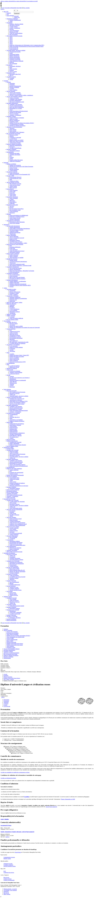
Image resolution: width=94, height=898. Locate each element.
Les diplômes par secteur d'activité (17, 576)
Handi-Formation (13, 430)
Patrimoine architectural (14, 297)
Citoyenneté (12, 351)
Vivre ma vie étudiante (11, 476)
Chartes (11, 158)
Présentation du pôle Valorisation (17, 222)
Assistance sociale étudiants (15, 372)
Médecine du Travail (14, 367)
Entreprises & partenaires (9, 553)
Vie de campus (7, 321)
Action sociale (9, 369)
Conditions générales (14, 588)
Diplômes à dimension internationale (17, 284)
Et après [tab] (5, 705)
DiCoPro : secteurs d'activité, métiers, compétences (21, 95)
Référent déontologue (14, 55)
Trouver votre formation (14, 92)
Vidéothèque (12, 313)
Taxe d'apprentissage (14, 582)
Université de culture (11, 289)
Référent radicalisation (14, 57)
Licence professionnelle (11, 639)
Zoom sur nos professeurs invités (17, 264)
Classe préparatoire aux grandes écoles (15, 637)
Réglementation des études (15, 543)
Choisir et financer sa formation (16, 117)
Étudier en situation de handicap (13, 144)
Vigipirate (11, 384)
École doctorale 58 (13, 47)
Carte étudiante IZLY (14, 477)
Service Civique (13, 71)
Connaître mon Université (15, 442)
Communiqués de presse (9, 857)
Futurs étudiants (7, 389)
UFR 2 (11, 38)
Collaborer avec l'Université (12, 561)
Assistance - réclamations (15, 115)
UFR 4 (11, 41)
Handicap (11, 62)
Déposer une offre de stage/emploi (17, 571)
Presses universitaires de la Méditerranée (18, 215)
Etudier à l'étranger (13, 255)
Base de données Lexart (14, 210)
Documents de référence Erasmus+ (17, 278)
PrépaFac (11, 136)
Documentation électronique (15, 338)
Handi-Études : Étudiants (15, 425)
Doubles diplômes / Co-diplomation (17, 281)
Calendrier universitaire (14, 154)
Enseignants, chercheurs (15, 66)
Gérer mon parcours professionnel (14, 509)
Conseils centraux (13, 26)
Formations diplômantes (14, 247)
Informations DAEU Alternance (16, 132)
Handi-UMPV (9, 422)
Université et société (11, 604)
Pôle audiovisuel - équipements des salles (18, 342)
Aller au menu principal (18, 1)
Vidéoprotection (13, 383)
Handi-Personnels (13, 427)
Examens (11, 157)
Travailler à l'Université (11, 616)
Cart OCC (11, 206)
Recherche (6, 162)
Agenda (11, 79)
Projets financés (10, 189)
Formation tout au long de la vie (16, 398)
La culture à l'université (14, 613)
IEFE (10, 245)
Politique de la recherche (15, 165)
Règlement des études (14, 153)
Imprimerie (11, 532)
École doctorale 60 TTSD (15, 178)
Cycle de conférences (14, 309)
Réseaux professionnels (14, 292)
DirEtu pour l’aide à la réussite (16, 141)
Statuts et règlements (14, 549)
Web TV (11, 75)
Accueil (5, 674)
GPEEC (11, 516)
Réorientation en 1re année (15, 108)
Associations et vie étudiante (13, 344)
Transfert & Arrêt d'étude (15, 112)
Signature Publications (14, 219)
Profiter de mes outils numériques (14, 468)
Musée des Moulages (11, 303)
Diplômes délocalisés (14, 282)
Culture (5, 288)
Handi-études (18, 852)
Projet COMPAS (13, 90)
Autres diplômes (10, 646)
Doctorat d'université (11, 642)
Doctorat (11, 286)
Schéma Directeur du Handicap (16, 423)
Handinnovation (13, 429)
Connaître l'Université (11, 598)
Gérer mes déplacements (12, 535)
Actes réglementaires (14, 30)
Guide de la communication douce (17, 545)
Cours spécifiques (13, 249)
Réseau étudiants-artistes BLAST (17, 570)
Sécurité (8, 375)
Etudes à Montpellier (11, 235)
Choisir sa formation (14, 98)
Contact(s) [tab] (6, 703)
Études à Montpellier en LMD (68, 799)
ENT (7, 14)
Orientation (12, 84)
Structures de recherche (11, 171)
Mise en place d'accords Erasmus (17, 277)
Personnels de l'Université (9, 499)
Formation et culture (14, 293)
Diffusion (8, 214)
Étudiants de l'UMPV (9, 447)
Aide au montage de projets (12, 182)
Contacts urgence (8, 878)
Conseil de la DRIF (13, 231)
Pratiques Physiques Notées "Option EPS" (19, 355)
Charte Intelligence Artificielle (16, 61)
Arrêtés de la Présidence (15, 161)
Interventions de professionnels (16, 563)
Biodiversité (12, 301)
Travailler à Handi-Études (15, 148)
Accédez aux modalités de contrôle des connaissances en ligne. (15, 772)
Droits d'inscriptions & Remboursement (18, 111)
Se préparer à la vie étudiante (13, 413)
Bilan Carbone (7, 894)
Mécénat (11, 583)
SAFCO (7, 837)
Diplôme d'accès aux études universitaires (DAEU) (18, 635)
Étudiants (11, 70)
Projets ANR (12, 191)
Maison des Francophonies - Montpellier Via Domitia (21, 270)
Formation (6, 80)
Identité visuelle (7, 858)
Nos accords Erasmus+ (14, 274)
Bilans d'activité (13, 187)
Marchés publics (13, 594)
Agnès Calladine (5, 819)
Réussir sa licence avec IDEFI (16, 140)
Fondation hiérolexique (14, 584)
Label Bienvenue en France (15, 241)
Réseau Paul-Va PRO (14, 568)
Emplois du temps (13, 473)
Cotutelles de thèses (14, 181)
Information (12, 83)
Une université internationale (13, 226)
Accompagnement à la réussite (16, 124)
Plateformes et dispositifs (12, 204)
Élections (11, 29)
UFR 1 (11, 37)
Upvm (2, 9)
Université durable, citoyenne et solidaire (15, 50)
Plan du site (6, 893)
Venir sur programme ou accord (16, 237)
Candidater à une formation (15, 99)
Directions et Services (14, 25)
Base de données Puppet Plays (16, 208)
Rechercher (16, 13)
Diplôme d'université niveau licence (14, 643)
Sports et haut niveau (14, 359)
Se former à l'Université (11, 574)
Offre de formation (10, 91)
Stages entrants (12, 129)
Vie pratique (12, 325)
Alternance (11, 128)
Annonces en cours (13, 587)
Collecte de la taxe (13, 595)
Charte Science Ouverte (14, 218)
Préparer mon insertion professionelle (15, 475)
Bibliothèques (12, 611)
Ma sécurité (12, 387)
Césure (11, 109)
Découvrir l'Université (11, 554)
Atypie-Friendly (13, 426)
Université (16, 16)
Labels (10, 21)
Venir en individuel (13, 236)
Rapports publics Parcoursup (16, 160)
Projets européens (13, 190)
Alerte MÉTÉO (13, 381)
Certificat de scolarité (14, 479)
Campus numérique (10, 328)
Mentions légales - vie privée (10, 889)
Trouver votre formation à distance (14, 96)
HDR (10, 179)
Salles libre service (13, 334)
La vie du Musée (13, 310)
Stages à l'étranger (13, 256)
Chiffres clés (17, 17)
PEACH (11, 207)
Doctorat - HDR (10, 175)
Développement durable (14, 51)
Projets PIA (12, 193)
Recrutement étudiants (11, 491)
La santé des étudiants (14, 365)
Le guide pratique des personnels (17, 501)
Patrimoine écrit (13, 299)
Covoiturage (12, 538)
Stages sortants (12, 131)
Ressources (12, 146)
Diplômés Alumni (8, 596)
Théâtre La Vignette (11, 314)
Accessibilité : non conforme (10, 890)
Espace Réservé (10, 15)
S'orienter (8, 82)
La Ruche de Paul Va (14, 373)
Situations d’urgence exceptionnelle (17, 380)
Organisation (9, 22)
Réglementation (10, 152)
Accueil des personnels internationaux (18, 261)
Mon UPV (6, 11)
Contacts (11, 438)
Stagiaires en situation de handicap (17, 125)
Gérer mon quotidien (11, 517)
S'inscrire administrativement (16, 105)
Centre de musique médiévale (16, 318)
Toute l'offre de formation (15, 94)
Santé (7, 364)
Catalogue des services (14, 331)
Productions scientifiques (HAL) (16, 216)
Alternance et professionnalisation (14, 127)
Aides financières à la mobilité (16, 257)
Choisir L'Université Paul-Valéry (14, 397)
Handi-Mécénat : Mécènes (15, 435)
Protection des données (14, 58)
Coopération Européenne (12, 273)
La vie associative (13, 346)
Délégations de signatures (15, 547)
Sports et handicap (13, 360)
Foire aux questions (13, 113)
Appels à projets (13, 186)
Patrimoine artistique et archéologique (18, 298)
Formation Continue (11, 116)
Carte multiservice (13, 340)
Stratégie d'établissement (15, 20)
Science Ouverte (13, 167)
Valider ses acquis (13, 119)
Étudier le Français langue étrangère (17, 444)
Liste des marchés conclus (15, 590)
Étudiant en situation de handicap (17, 483)
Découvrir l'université (11, 390)
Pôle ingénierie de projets (15, 183)
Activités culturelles (14, 528)
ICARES (11, 199)
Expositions (12, 307)
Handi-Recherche (13, 431)
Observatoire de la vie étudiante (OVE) (18, 401)
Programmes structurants (12, 197)
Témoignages (12, 233)
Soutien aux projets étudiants (16, 347)
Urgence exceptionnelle (9, 880)
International (6, 224)
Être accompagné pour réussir (13, 133)
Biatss (10, 67)
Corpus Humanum (13, 211)
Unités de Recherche (14, 173)
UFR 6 (11, 43)
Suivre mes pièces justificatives (16, 107)
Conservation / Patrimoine (12, 295)
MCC (10, 156)
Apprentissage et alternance (15, 400)
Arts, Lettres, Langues (9, 679)
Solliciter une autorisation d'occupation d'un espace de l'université (24, 327)
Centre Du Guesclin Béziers (15, 33)
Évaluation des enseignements (16, 472)
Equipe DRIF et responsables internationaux (19, 228)
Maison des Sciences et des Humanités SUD (19, 174)
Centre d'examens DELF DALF (16, 251)
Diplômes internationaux (12, 280)
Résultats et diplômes (11, 149)
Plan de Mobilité (13, 63)
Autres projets (12, 195)
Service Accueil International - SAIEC (18, 243)
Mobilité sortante (13, 260)
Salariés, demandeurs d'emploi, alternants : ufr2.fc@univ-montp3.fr (17, 831)
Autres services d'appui (14, 185)
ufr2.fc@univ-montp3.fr (51, 806)
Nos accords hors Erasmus (15, 268)
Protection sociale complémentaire (17, 525)
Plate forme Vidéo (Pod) (15, 74)
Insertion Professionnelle (15, 86)
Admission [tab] (6, 702)
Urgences (8, 13)
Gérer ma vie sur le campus (12, 526)
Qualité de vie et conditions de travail (18, 524)
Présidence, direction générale (16, 24)
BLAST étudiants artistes (12, 319)
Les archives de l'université (15, 533)
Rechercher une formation (12, 633)
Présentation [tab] (6, 699)
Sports (7, 352)
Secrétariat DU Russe (6, 825)
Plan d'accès (6, 877)
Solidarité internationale (14, 232)
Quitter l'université (10, 497)
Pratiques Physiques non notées (16, 356)
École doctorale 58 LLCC (15, 177)
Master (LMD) (9, 641)
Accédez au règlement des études (8, 778)
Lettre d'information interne (15, 508)
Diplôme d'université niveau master (14, 645)
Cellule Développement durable (16, 605)
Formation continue (13, 578)
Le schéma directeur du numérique (17, 343)
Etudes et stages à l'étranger (12, 253)
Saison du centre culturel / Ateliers (14, 302)
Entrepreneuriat (13, 565)
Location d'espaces (13, 566)
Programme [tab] (6, 701)
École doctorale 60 (13, 49)
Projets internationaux (14, 272)
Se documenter (9, 539)
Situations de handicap (11, 368)
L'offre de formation (14, 575)
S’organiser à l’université (15, 137)
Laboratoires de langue (14, 335)
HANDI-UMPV (10, 448)
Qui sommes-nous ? (14, 437)
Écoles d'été (12, 248)
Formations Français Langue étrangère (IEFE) (20, 285)
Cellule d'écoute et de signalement (17, 522)
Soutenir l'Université (11, 580)
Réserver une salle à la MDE (16, 326)
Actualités (11, 78)
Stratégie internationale (14, 227)
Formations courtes (13, 121)
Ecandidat (26, 796)
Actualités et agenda (11, 76)
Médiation (11, 306)
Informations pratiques (14, 150)
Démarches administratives (15, 145)
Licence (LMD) (10, 638)
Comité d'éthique (13, 170)
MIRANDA (12, 200)
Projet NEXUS (12, 202)
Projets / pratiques (13, 294)
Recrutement (9, 65)
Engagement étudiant (14, 54)
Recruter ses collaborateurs (12, 567)
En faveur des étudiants (14, 371)
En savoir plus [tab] (7, 706)
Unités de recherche (14, 600)
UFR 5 (11, 42)
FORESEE (12, 203)
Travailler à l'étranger (14, 514)
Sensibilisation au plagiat (15, 336)
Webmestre (6, 891)
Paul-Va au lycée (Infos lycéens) (16, 404)
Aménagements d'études (15, 142)
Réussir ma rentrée (13, 134)
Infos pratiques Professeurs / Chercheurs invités (20, 265)
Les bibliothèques (10, 363)
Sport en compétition (14, 357)
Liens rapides (9, 591)
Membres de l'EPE (13, 32)
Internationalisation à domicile (16, 229)
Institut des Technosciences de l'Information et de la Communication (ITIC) (26, 45)
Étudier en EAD (13, 239)
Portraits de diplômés (14, 87)
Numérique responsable (14, 59)
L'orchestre (12, 317)
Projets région (12, 194)
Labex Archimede (13, 198)
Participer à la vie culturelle (12, 609)
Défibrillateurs (12, 379)
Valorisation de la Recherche (13, 220)
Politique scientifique (11, 164)
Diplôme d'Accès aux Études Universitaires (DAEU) (21, 123)
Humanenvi (12, 212)
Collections (12, 305)
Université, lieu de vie (11, 322)
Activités (11, 350)
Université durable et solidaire (16, 559)
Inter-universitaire (13, 34)
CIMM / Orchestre (10, 315)
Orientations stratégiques (12, 18)
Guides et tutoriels (13, 332)
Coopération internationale (12, 266)
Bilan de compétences (14, 120)
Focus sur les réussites (14, 223)
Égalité (11, 53)
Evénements (12, 348)
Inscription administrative (15, 100)
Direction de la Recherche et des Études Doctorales (21, 166)
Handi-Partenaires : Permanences (17, 433)
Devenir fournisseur (11, 586)
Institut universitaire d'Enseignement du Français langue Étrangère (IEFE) (26, 46)
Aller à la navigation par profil (31, 1)
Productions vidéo (10, 72)
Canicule (11, 385)
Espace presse (12, 592)
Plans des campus (13, 323)
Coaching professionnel (14, 521)
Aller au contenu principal (7, 1)
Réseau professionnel (11, 620)
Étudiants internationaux (12, 440)
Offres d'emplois (13, 68)
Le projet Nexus (13, 138)
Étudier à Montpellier (14, 443)
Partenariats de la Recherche (15, 562)
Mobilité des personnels (11, 259)
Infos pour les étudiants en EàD (16, 101)
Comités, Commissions (14, 28)
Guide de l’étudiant (13, 452)
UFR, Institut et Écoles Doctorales (14, 36)
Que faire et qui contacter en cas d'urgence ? (19, 377)
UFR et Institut (12, 503)
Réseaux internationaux (14, 269)
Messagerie (12, 339)
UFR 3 (11, 39)
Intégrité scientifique (14, 169)
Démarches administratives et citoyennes (18, 485)
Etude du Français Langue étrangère (14, 244)
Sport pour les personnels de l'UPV (17, 361)
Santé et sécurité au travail (15, 518)
